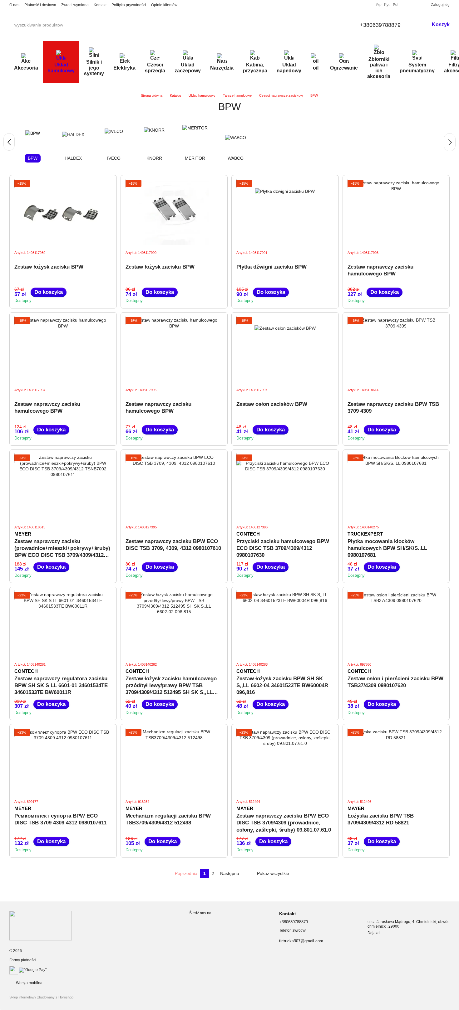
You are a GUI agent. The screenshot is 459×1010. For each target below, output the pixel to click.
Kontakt (100, 5)
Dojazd (374, 933)
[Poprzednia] (9, 142)
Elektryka (124, 67)
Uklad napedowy (289, 67)
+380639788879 (380, 25)
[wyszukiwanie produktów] (68, 25)
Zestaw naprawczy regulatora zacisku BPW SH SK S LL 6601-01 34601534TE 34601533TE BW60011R (61, 685)
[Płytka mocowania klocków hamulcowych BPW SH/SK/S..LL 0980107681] (396, 486)
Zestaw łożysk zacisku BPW (48, 267)
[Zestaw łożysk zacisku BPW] (63, 212)
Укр (379, 5)
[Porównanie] (405, 4)
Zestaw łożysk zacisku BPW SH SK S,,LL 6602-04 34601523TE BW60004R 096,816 (282, 685)
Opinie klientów (164, 5)
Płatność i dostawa (40, 5)
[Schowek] (415, 4)
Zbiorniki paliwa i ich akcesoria (378, 67)
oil (315, 67)
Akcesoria (26, 67)
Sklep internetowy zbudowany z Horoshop (41, 997)
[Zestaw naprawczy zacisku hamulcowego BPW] (396, 212)
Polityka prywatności (128, 5)
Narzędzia (222, 67)
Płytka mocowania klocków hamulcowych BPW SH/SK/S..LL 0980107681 (387, 548)
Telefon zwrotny (292, 930)
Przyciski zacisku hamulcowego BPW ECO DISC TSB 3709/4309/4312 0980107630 (282, 548)
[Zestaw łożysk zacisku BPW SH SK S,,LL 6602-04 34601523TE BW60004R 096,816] (285, 624)
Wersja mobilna (28, 983)
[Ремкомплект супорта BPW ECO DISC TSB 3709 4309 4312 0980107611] (63, 761)
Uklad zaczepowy (188, 67)
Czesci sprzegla (155, 67)
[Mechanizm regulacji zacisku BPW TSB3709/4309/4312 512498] (174, 761)
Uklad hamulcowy (61, 67)
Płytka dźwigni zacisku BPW (271, 267)
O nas (14, 5)
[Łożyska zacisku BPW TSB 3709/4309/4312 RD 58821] (396, 761)
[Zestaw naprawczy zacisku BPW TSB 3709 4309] (396, 349)
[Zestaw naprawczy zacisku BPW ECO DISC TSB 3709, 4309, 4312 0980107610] (174, 486)
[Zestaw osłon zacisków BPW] (285, 349)
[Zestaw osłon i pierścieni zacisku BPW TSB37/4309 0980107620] (396, 624)
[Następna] (450, 142)
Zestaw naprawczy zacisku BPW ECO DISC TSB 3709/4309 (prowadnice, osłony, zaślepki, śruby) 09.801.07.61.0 (283, 823)
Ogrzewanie (344, 67)
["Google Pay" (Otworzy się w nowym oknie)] (33, 970)
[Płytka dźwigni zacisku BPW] (285, 212)
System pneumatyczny (417, 67)
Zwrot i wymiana (75, 5)
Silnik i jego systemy (94, 67)
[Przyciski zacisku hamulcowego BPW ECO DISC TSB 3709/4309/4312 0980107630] (285, 486)
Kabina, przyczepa (255, 67)
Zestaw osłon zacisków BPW (271, 404)
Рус (387, 5)
